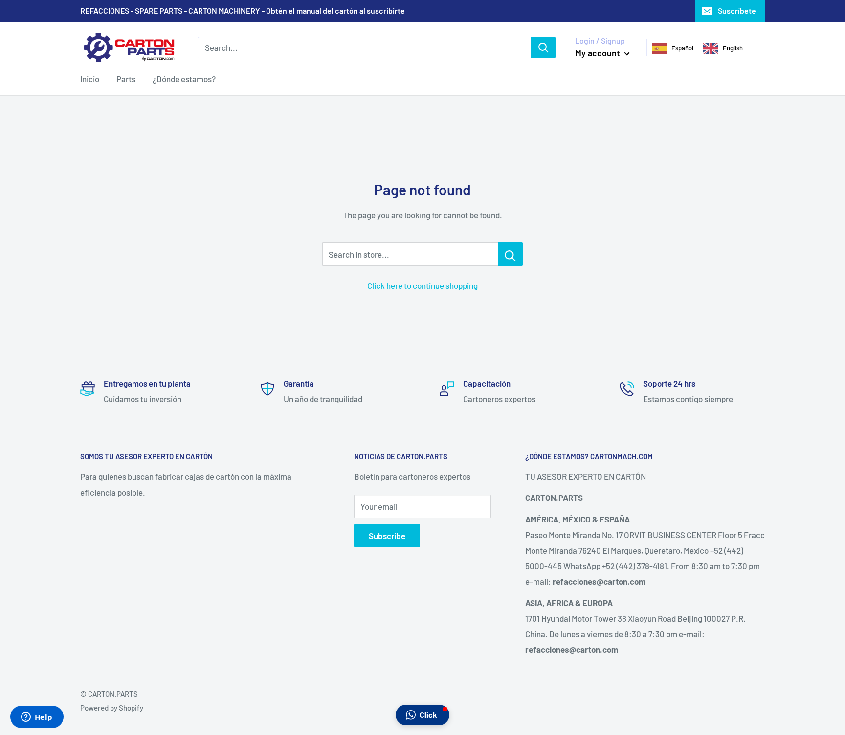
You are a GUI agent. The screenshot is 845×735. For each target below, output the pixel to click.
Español (682, 48)
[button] (422, 715)
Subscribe (387, 536)
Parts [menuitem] (125, 79)
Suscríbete (737, 10)
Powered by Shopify (111, 707)
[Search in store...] (510, 254)
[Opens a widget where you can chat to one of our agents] (37, 718)
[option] (723, 48)
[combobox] (672, 48)
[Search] (543, 47)
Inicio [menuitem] (89, 79)
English (733, 48)
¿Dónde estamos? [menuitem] (184, 79)
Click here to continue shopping (422, 285)
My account (598, 52)
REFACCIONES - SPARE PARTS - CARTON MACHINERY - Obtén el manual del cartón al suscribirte (242, 10)
